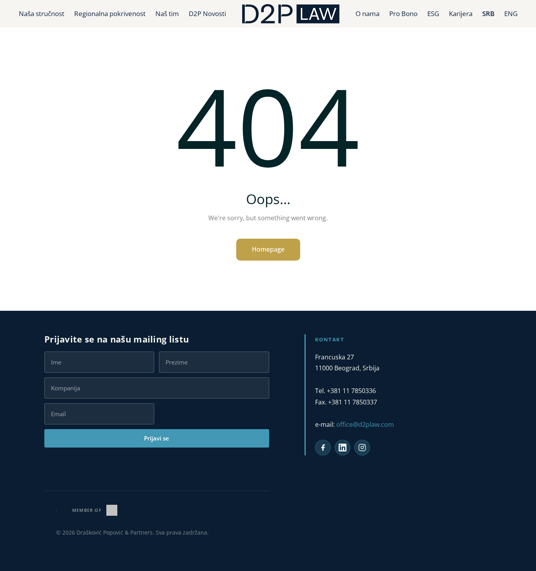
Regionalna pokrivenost (110, 13)
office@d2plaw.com (365, 424)
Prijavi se (156, 438)
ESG (433, 13)
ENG (511, 13)
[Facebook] (323, 447)
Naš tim (167, 13)
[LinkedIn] (342, 447)
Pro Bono (403, 13)
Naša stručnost (41, 13)
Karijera (460, 13)
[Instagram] (362, 447)
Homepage (268, 249)
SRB (488, 13)
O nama (367, 13)
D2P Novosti (207, 13)
